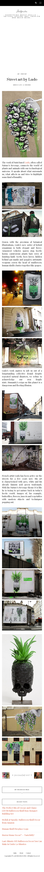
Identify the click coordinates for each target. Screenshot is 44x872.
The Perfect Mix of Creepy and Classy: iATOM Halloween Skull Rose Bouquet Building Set (19, 810)
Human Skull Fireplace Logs (15, 829)
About (21, 853)
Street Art (24, 74)
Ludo (27, 162)
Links (15, 853)
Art (18, 74)
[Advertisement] (22, 45)
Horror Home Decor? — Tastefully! (18, 835)
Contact (28, 853)
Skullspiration (22, 11)
